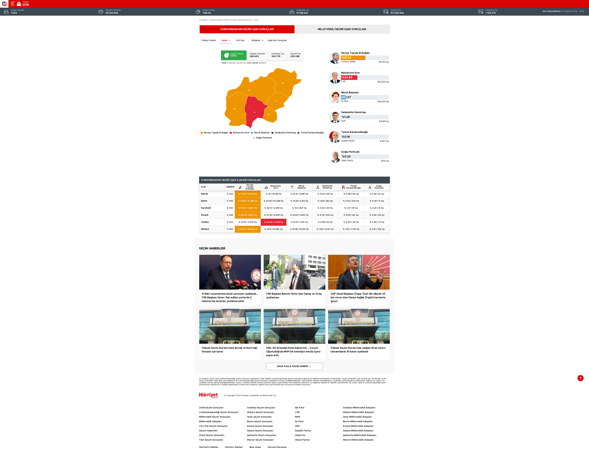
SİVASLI (204, 215)
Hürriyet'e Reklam (208, 447)
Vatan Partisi (302, 440)
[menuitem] (236, 109)
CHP (297, 412)
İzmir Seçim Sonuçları (259, 417)
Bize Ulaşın (255, 447)
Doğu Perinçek (379, 187)
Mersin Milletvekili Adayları (358, 440)
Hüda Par (300, 435)
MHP (297, 417)
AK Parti (299, 408)
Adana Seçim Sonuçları (260, 431)
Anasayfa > (204, 20)
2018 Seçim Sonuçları (211, 408)
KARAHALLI (206, 208)
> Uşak (255, 20)
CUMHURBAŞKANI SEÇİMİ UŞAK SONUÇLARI (247, 29)
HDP (297, 426)
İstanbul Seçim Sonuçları (261, 408)
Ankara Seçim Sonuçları (260, 412)
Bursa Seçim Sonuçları (259, 421)
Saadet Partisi (303, 431)
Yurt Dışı (240, 40)
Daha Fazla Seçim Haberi (292, 366)
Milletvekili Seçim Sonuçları (214, 417)
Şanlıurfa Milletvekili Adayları (359, 435)
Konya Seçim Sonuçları (260, 426)
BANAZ (204, 194)
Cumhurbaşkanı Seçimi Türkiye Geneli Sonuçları (231, 20)
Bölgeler (256, 40)
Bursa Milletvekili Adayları (358, 421)
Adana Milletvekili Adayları (358, 431)
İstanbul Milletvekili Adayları (359, 408)
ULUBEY (205, 222)
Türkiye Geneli (208, 40)
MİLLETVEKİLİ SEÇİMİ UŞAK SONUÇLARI (342, 29)
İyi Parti (299, 421)
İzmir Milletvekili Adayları (357, 417)
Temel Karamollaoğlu (354, 132)
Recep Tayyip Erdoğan (355, 53)
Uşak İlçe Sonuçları (277, 40)
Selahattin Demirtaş (353, 112)
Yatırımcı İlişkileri (234, 447)
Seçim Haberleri (208, 431)
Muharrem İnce (350, 73)
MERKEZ (205, 229)
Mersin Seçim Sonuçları (260, 440)
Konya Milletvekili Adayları (358, 426)
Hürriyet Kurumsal (277, 447)
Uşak (224, 40)
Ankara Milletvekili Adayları (358, 412)
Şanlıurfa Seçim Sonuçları (261, 435)
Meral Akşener (350, 92)
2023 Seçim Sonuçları (211, 435)
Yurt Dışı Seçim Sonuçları (213, 426)
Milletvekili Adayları (210, 421)
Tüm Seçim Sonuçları (211, 440)
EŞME (204, 201)
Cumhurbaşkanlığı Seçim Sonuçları (218, 412)
